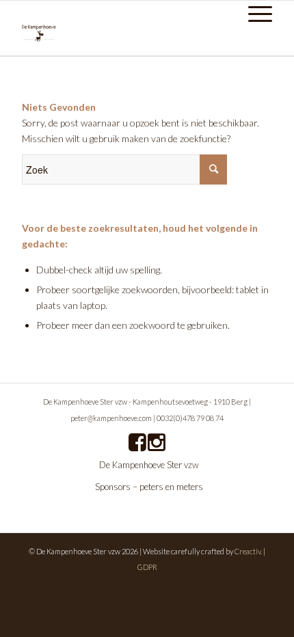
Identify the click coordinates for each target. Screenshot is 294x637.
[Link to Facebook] (241, 581)
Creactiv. (248, 551)
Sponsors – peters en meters (149, 486)
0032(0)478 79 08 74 (190, 418)
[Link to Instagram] (262, 581)
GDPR (147, 567)
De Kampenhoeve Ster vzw (149, 464)
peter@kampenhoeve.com (111, 418)
